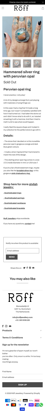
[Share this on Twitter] (24, 268)
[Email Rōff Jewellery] (10, 326)
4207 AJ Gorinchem (22, 309)
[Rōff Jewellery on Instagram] (6, 326)
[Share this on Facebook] (27, 268)
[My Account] (2, 8)
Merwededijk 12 (22, 306)
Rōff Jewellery (17, 393)
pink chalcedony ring (21, 173)
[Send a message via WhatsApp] (41, 405)
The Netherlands (22, 312)
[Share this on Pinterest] (30, 268)
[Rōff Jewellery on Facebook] (2, 326)
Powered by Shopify (32, 393)
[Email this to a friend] (33, 268)
